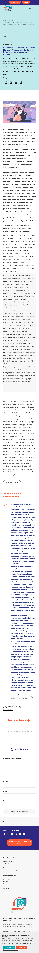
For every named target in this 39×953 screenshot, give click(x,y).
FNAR (29, 290)
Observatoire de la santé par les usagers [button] (19, 843)
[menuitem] (15, 2)
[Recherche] (29, 8)
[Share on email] (21, 82)
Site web (6, 801)
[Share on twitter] (11, 82)
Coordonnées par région (11, 870)
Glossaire (6, 888)
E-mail (6, 791)
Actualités (11, 20)
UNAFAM (7, 290)
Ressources (6, 884)
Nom (5, 782)
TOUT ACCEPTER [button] (9, 947)
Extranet (26, 2)
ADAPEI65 (10, 268)
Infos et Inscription (12, 389)
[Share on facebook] (6, 82)
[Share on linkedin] (16, 82)
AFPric (19, 293)
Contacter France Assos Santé (12, 868)
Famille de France (18, 290)
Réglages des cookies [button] (10, 950)
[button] (35, 8)
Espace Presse (15, 2)
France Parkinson (9, 293)
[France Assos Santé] (8, 8)
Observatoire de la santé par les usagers (15, 886)
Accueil (5, 20)
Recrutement (7, 879)
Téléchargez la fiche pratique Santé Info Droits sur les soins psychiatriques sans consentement (17, 707)
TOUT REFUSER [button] (21, 947)
